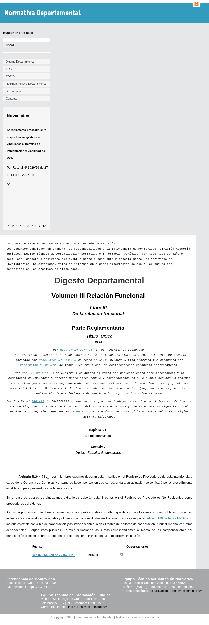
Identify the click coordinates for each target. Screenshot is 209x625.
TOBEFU (11, 68)
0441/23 (38, 401)
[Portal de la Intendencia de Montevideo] (196, 5)
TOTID (10, 76)
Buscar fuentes (15, 91)
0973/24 (82, 411)
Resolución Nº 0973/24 (39, 365)
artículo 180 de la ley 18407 (166, 518)
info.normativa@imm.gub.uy (87, 607)
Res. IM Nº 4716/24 (38, 373)
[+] (8, 185)
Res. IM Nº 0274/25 (76, 349)
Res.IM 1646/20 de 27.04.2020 (53, 555)
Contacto (11, 98)
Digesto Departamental (20, 61)
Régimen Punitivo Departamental (26, 83)
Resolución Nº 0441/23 (57, 360)
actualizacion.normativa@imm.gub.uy (176, 591)
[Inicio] (43, 13)
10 (44, 226)
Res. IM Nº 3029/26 (25, 167)
